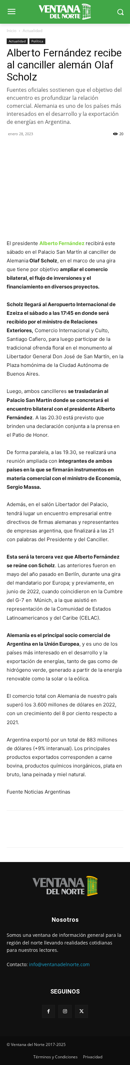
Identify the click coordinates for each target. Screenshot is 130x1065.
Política (37, 41)
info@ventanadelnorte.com (59, 964)
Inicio (11, 30)
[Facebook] (13, 149)
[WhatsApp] (44, 149)
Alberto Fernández (62, 243)
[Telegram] (59, 149)
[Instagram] (64, 1011)
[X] (28, 149)
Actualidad (32, 30)
